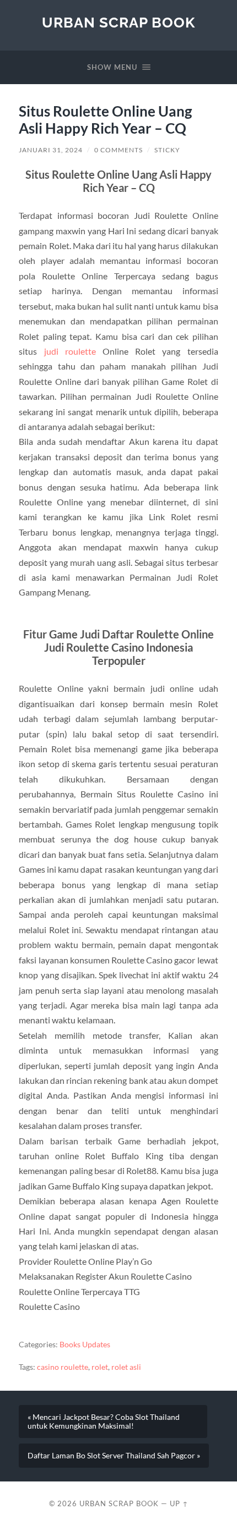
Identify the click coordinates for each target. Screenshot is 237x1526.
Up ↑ (179, 1503)
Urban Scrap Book (118, 22)
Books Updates (85, 1344)
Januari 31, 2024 (51, 150)
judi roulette (70, 351)
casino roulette (62, 1367)
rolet (99, 1367)
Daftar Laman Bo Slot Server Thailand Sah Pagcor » (114, 1455)
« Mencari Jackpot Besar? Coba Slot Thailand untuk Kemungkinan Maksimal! (104, 1421)
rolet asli (126, 1367)
